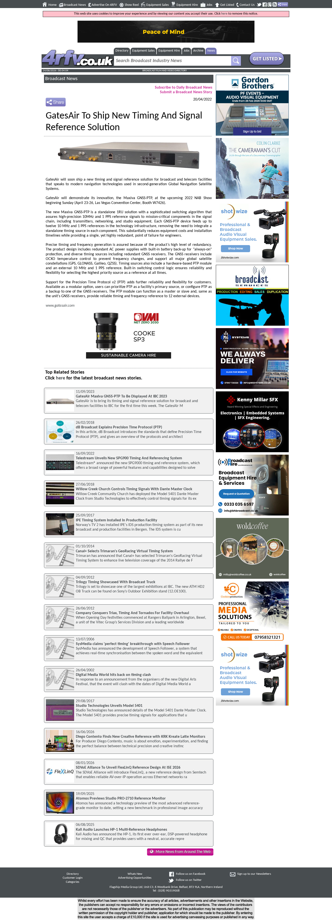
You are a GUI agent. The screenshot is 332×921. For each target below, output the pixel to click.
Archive (198, 51)
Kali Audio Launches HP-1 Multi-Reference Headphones (121, 830)
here (224, 14)
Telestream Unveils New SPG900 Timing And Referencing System (129, 458)
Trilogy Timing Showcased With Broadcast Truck (115, 582)
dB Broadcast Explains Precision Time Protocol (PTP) (119, 427)
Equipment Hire (187, 5)
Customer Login (73, 877)
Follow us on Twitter (189, 880)
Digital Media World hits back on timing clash (113, 675)
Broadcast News (75, 5)
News (211, 51)
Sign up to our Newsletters (254, 874)
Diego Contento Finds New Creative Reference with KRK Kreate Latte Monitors (140, 737)
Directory (121, 51)
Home (52, 5)
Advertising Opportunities (134, 877)
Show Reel (132, 5)
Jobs (209, 5)
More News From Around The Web (183, 852)
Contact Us (247, 5)
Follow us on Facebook (190, 874)
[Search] (236, 61)
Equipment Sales (157, 5)
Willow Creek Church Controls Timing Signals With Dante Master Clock (134, 489)
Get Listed (227, 5)
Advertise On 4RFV (104, 5)
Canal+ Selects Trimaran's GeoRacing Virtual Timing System (124, 551)
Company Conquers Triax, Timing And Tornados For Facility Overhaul (132, 613)
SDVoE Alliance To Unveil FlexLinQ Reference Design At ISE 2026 (128, 768)
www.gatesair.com (60, 306)
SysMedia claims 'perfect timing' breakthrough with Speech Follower (133, 644)
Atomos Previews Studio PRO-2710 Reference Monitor (121, 799)
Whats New (135, 874)
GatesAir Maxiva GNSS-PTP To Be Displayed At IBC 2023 (121, 396)
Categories (72, 882)
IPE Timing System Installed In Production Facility (116, 520)
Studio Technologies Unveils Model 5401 (109, 706)
